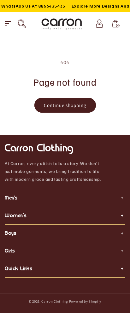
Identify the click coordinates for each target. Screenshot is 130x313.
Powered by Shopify (85, 301)
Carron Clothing (54, 301)
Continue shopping (65, 105)
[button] (8, 24)
